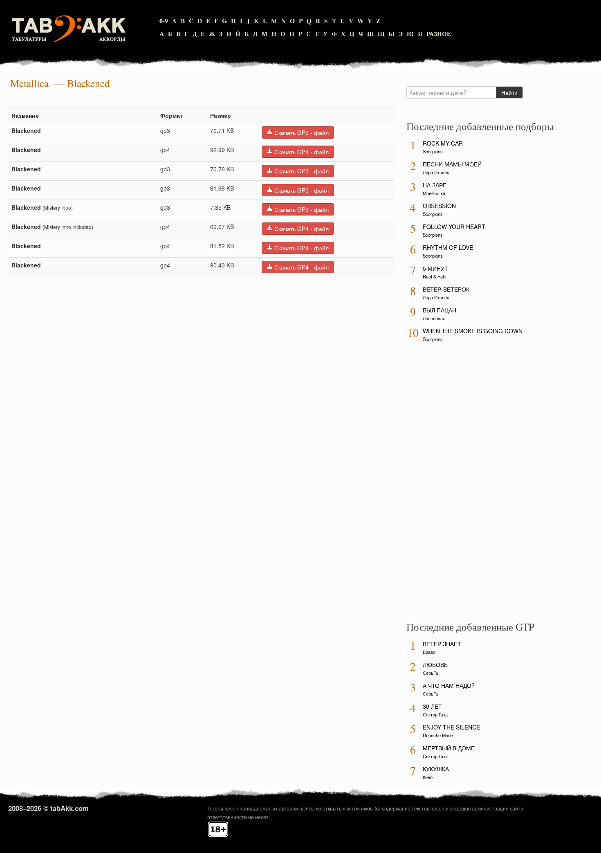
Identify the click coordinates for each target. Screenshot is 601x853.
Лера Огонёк (436, 172)
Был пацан (439, 310)
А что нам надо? (449, 685)
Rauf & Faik (434, 276)
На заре (434, 185)
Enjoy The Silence (451, 727)
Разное (438, 33)
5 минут (435, 268)
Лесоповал (434, 318)
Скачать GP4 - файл (301, 152)
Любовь (435, 664)
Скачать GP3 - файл (301, 132)
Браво (429, 652)
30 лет (432, 706)
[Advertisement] (467, 484)
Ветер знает (442, 644)
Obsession (439, 206)
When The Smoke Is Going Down (473, 331)
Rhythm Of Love (448, 247)
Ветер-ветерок (446, 289)
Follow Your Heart (454, 226)
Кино (428, 777)
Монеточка (434, 193)
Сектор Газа (435, 714)
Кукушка (436, 769)
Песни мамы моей (452, 164)
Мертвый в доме (449, 748)
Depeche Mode (438, 735)
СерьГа (430, 672)
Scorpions (433, 151)
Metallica (29, 83)
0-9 (163, 20)
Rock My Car (443, 143)
